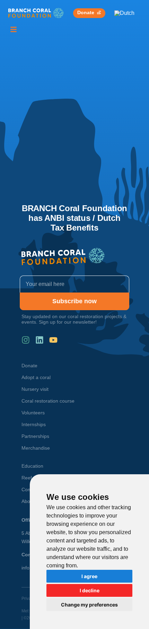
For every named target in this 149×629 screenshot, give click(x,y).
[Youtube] (53, 340)
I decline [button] (89, 590)
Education (32, 466)
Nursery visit (35, 389)
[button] (13, 29)
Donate (29, 365)
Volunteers (33, 412)
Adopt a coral (36, 377)
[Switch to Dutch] (124, 13)
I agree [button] (89, 576)
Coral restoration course (47, 401)
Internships (33, 424)
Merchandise (35, 448)
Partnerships (35, 436)
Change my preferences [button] (89, 605)
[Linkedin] (39, 340)
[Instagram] (25, 340)
